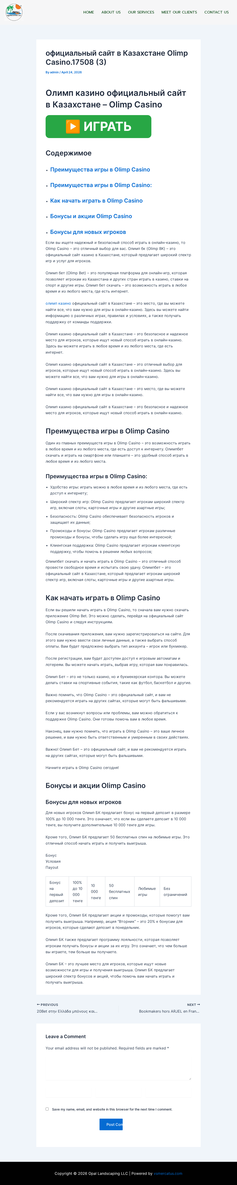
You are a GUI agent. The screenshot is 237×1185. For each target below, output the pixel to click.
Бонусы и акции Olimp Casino (91, 216)
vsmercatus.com (168, 1173)
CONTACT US (216, 12)
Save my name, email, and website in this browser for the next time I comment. (112, 1109)
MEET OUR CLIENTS (179, 12)
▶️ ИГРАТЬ (98, 126)
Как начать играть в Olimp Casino (96, 200)
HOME (88, 12)
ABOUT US (111, 12)
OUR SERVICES (141, 12)
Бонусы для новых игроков (88, 232)
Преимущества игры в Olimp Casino (100, 169)
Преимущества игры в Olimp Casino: (101, 185)
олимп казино (58, 303)
